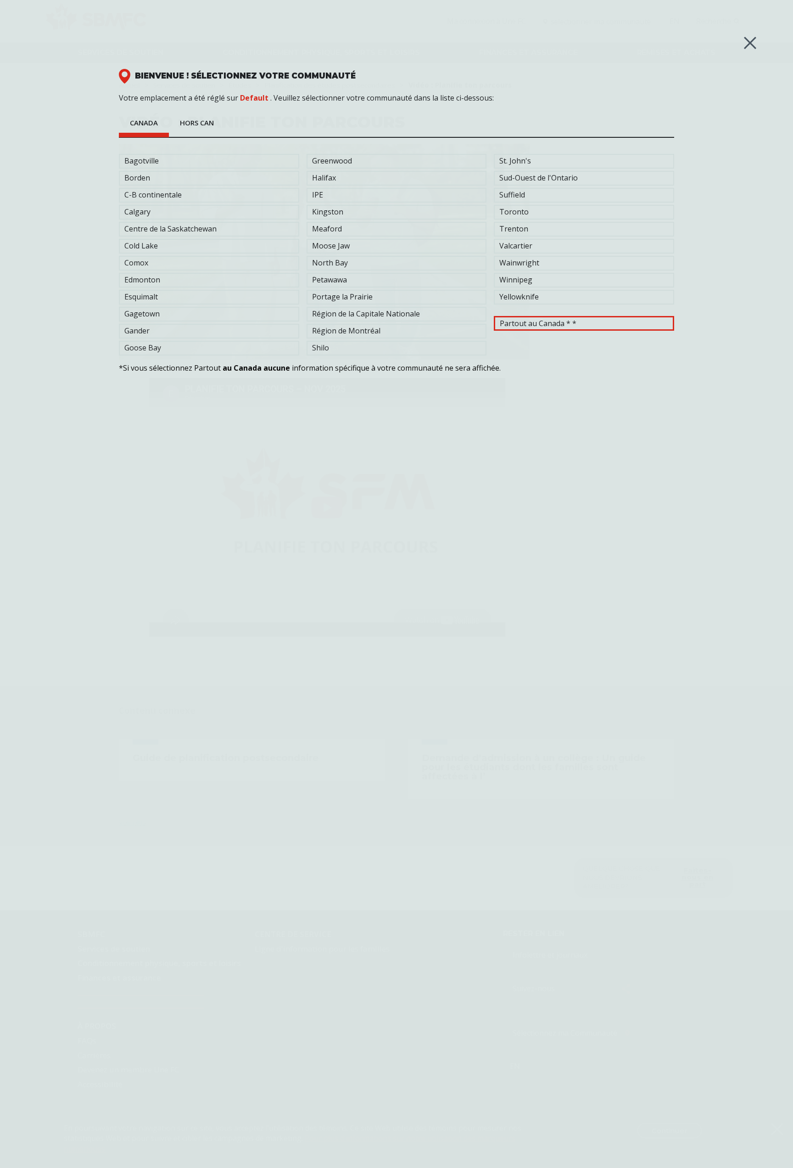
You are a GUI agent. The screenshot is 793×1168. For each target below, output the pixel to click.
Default (254, 98)
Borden (137, 178)
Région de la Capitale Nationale (366, 314)
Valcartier (515, 246)
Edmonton (142, 280)
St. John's (515, 161)
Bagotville (141, 161)
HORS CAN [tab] (197, 122)
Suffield (512, 195)
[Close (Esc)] (750, 43)
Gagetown (142, 314)
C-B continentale (153, 195)
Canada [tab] (144, 122)
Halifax (324, 178)
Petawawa (329, 280)
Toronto (514, 212)
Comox (136, 263)
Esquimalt (141, 297)
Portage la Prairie (342, 297)
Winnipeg (515, 280)
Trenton (513, 229)
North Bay (330, 263)
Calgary (137, 212)
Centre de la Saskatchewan (170, 229)
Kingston (327, 212)
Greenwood (332, 161)
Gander (137, 331)
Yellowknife (519, 297)
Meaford (327, 229)
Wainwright (519, 263)
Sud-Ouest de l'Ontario (538, 178)
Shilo (320, 348)
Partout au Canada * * (538, 323)
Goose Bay (142, 348)
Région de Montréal (346, 331)
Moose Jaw (331, 246)
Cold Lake (141, 246)
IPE (317, 195)
